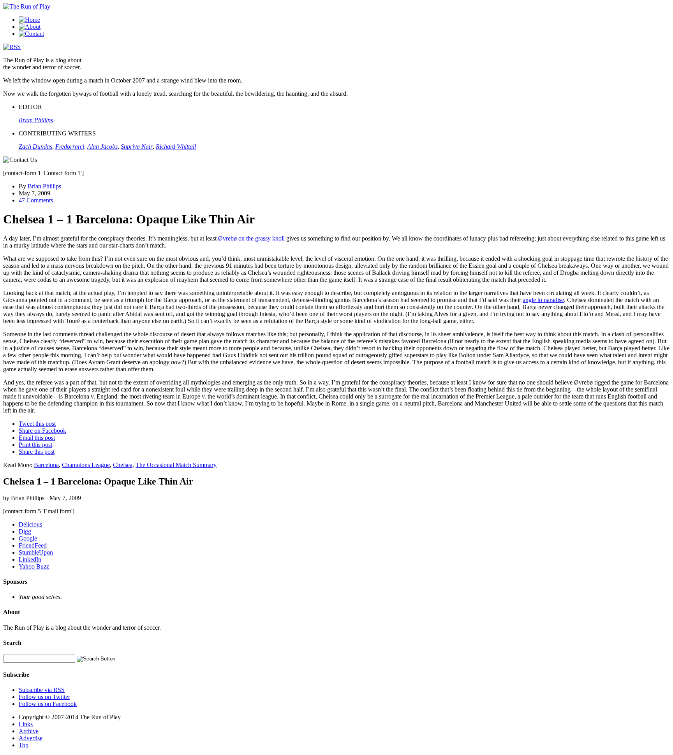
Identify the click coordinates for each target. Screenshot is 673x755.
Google (28, 538)
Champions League (86, 465)
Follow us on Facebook (48, 704)
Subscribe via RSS (42, 690)
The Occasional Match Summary (176, 465)
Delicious (30, 524)
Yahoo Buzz (34, 566)
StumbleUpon (36, 552)
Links (26, 724)
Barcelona (46, 465)
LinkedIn (30, 559)
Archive (29, 731)
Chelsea (122, 465)
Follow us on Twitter (44, 697)
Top (23, 745)
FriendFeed (33, 545)
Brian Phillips (44, 186)
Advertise (30, 738)
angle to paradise (543, 300)
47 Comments (36, 200)
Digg (25, 531)
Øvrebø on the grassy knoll (251, 238)
